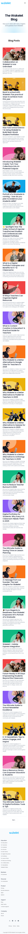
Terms (14, 926)
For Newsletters (4, 865)
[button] (25, 3)
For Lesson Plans (5, 858)
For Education (4, 842)
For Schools (3, 849)
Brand (2, 915)
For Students (4, 847)
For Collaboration (5, 862)
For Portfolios (4, 856)
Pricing (2, 888)
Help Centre (3, 904)
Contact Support (5, 906)
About (2, 913)
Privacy (10, 926)
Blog (2, 902)
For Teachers (4, 845)
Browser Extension (5, 890)
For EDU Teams (4, 851)
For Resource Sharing (6, 860)
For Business (4, 874)
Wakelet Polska (4, 867)
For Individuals (4, 881)
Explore (2, 894)
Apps (2, 892)
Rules (18, 926)
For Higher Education (6, 853)
